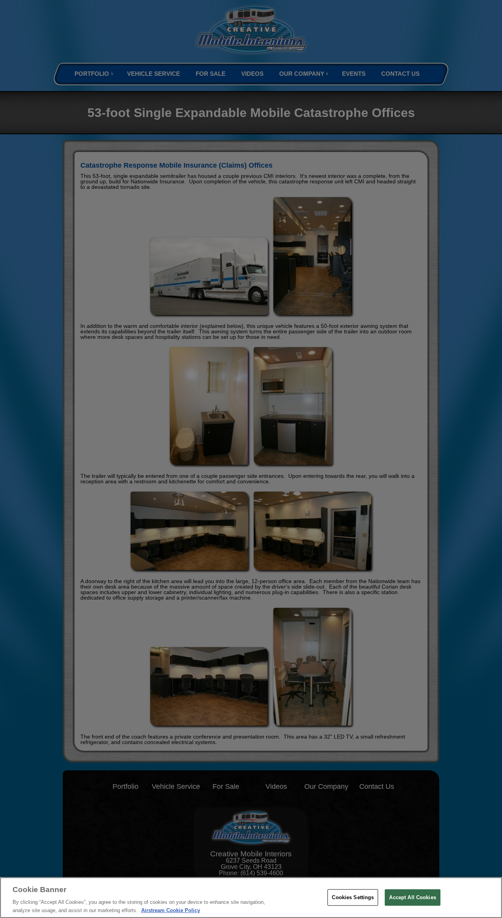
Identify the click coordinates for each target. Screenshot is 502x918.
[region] (251, 897)
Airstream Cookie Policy (170, 910)
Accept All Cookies (412, 897)
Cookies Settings (353, 897)
